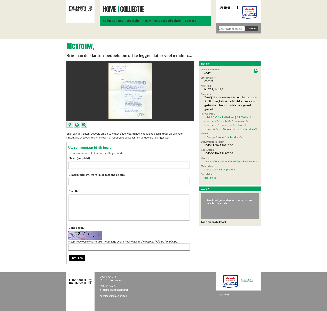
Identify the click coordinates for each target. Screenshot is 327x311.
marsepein (226, 125)
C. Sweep (209, 137)
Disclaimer (224, 294)
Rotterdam (249, 161)
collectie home (113, 20)
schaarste (210, 128)
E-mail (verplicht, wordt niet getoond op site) (97, 174)
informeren (210, 125)
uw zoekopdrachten (168, 20)
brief (207, 117)
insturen (77, 258)
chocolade (210, 121)
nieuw (147, 20)
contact (190, 20)
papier (230, 169)
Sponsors (224, 8)
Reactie (73, 191)
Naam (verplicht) (79, 158)
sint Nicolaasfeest (228, 128)
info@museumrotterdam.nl (114, 289)
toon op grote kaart (213, 221)
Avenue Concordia (215, 161)
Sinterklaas (248, 128)
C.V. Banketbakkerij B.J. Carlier (231, 117)
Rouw (220, 137)
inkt (221, 169)
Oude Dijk (234, 161)
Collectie (132, 9)
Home (109, 9)
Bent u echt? (76, 227)
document (240, 121)
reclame (239, 125)
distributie (225, 121)
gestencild (210, 177)
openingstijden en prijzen (113, 295)
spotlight (133, 20)
